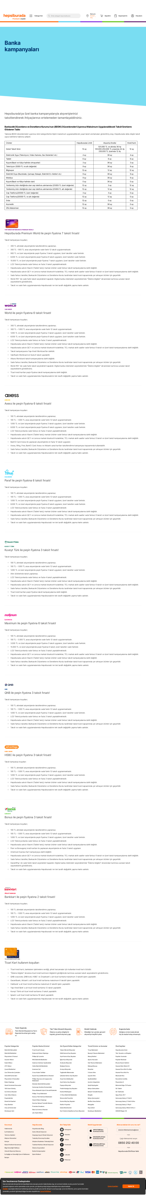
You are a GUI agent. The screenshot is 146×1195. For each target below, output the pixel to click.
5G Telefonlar (120, 1092)
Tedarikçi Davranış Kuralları (41, 1138)
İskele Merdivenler (66, 1108)
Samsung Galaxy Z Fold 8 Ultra (125, 1101)
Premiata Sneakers (38, 1106)
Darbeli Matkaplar (65, 1092)
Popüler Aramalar (121, 1056)
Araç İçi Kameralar (10, 1108)
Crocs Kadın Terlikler (38, 1072)
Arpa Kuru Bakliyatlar (66, 1079)
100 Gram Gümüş (10, 1088)
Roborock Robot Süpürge (40, 1053)
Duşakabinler (9, 1098)
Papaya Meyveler (65, 1085)
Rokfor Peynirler (65, 1104)
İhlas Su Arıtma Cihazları (40, 1109)
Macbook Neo (120, 1076)
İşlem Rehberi (36, 1154)
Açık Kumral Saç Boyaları (68, 1056)
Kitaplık (90, 1095)
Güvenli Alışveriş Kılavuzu (13, 1151)
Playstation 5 (120, 1082)
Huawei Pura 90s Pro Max (124, 1069)
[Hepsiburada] (14, 16)
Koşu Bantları (9, 1104)
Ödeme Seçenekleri (38, 1148)
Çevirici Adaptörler (94, 1082)
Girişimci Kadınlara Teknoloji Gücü (42, 1141)
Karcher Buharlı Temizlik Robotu (42, 1103)
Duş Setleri (91, 1108)
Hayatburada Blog (38, 1128)
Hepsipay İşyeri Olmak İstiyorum (42, 1135)
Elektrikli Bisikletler (10, 1053)
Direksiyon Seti (9, 1111)
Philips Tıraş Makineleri (39, 1093)
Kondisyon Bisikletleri (94, 1111)
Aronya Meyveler (65, 1069)
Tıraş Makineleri (93, 1050)
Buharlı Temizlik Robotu (95, 1092)
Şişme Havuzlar (93, 1059)
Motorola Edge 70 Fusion (123, 1085)
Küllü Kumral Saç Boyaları (68, 1053)
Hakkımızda (8, 1128)
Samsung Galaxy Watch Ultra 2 (125, 1108)
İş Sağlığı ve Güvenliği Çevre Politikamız (17, 1154)
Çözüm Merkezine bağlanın (128, 1130)
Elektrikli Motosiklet (11, 1050)
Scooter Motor (9, 1059)
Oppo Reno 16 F (120, 1095)
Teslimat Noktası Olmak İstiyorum (42, 1144)
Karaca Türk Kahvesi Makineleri (42, 1097)
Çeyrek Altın (92, 1076)
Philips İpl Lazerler (38, 1056)
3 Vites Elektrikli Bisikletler (68, 1095)
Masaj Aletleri (92, 1056)
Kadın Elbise (8, 1063)
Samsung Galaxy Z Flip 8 (123, 1104)
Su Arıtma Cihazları (11, 1092)
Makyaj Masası (92, 1066)
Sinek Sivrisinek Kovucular (13, 1085)
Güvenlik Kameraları (11, 1076)
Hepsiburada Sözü (121, 1050)
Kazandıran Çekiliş (121, 1079)
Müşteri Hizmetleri (10, 1138)
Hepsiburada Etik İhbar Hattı (128, 1151)
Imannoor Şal (36, 1069)
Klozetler (90, 1069)
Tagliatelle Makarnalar (67, 1072)
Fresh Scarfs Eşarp (38, 1050)
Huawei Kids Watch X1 (123, 1066)
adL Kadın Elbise (37, 1113)
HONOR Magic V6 (121, 1111)
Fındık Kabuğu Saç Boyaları (68, 1088)
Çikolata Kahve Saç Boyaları (69, 1076)
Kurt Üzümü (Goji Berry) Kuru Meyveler (72, 1111)
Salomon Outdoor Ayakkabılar (41, 1063)
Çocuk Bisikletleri (10, 1069)
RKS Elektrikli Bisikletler (39, 1059)
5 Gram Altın (92, 1072)
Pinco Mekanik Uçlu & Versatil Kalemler (44, 1090)
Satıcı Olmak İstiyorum (39, 1132)
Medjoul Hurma (65, 1066)
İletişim (7, 1157)
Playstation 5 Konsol (11, 1056)
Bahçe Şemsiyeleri (93, 1098)
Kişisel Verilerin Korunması (13, 1144)
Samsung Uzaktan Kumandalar (42, 1087)
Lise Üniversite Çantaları (12, 1072)
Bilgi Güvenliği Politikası (12, 1148)
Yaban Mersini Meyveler (67, 1050)
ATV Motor (8, 1066)
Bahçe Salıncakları (93, 1088)
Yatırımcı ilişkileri (10, 1135)
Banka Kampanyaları (38, 1151)
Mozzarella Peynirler (66, 1098)
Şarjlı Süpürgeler (93, 1085)
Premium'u (17, 19)
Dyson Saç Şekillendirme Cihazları (43, 1076)
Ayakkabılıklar (92, 1079)
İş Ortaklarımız (9, 1132)
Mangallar (91, 1104)
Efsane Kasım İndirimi (122, 1063)
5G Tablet (119, 1088)
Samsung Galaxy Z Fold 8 (124, 1098)
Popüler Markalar (121, 1059)
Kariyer (7, 1141)
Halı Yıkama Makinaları (95, 1063)
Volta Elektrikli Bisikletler (40, 1066)
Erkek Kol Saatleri (10, 1101)
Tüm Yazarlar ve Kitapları (123, 1053)
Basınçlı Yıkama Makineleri (96, 1053)
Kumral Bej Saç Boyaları (67, 1101)
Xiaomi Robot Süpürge (39, 1100)
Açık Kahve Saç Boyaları (67, 1082)
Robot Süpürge (9, 1082)
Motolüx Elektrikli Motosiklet (41, 1084)
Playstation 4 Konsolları (12, 1079)
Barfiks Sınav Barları (94, 1101)
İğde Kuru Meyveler (66, 1059)
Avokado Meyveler (66, 1063)
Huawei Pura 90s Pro (122, 1072)
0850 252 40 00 (128, 1142)
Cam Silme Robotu (10, 1095)
